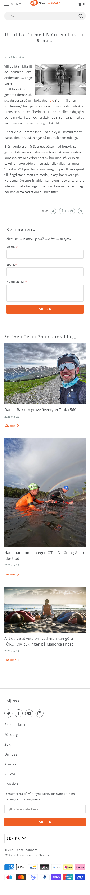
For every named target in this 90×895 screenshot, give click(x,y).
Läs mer (10, 425)
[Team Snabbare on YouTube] (30, 713)
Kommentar (16, 282)
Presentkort (15, 724)
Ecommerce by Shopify (33, 855)
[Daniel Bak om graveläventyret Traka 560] (45, 373)
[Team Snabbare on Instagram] (40, 713)
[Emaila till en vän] (80, 211)
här (50, 100)
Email (11, 264)
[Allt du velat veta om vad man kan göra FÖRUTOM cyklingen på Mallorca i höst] (45, 610)
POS (7, 855)
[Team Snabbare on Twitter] (9, 713)
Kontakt (11, 764)
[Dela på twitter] (52, 211)
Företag (11, 734)
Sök (7, 744)
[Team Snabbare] (45, 4)
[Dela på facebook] (62, 211)
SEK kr (13, 838)
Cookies (11, 784)
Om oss (11, 754)
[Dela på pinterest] (71, 211)
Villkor (10, 774)
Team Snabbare (26, 850)
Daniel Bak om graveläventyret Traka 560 (40, 409)
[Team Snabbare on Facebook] (19, 713)
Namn (12, 247)
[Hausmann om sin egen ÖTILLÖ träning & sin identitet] (45, 492)
